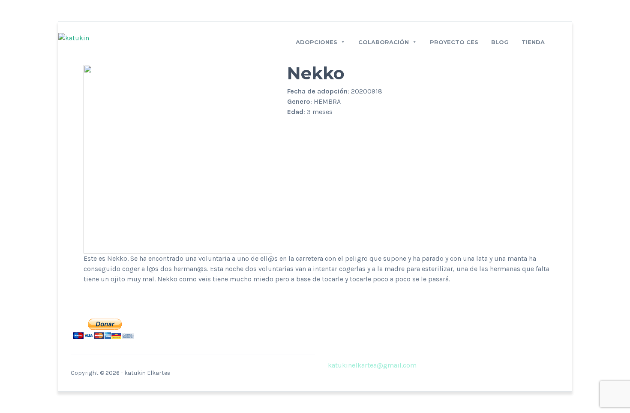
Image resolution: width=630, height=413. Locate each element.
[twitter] (440, 365)
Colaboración (383, 42)
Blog (500, 42)
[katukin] (73, 37)
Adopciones (316, 42)
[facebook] (427, 365)
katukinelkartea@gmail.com (372, 365)
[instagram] (453, 365)
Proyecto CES (454, 42)
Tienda (533, 42)
